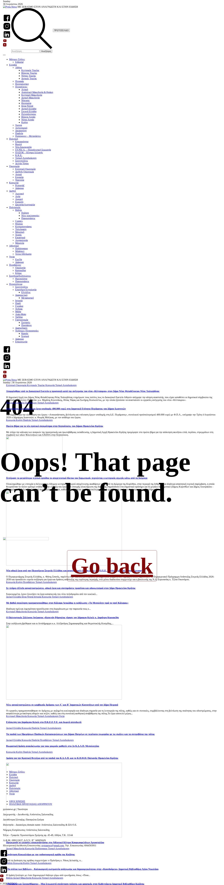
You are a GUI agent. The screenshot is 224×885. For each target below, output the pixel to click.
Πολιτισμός (14, 207)
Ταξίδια (19, 317)
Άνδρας (19, 308)
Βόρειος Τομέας (29, 73)
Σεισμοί (25, 336)
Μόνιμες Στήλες (17, 59)
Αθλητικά (14, 245)
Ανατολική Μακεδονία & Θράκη (37, 92)
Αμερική (19, 193)
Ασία (17, 196)
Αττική (24, 89)
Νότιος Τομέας (28, 75)
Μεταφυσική (27, 298)
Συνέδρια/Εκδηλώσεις (20, 276)
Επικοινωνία (21, 341)
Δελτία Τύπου (22, 163)
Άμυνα (18, 125)
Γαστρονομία (21, 319)
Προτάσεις (26, 325)
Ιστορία (19, 300)
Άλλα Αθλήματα (23, 254)
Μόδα (18, 311)
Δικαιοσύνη (21, 130)
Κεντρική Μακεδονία (31, 95)
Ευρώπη (19, 202)
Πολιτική (13, 139)
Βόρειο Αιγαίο (28, 117)
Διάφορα (19, 188)
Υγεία (12, 256)
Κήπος (18, 273)
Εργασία (19, 177)
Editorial (19, 62)
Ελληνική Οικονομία (25, 169)
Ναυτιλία (19, 180)
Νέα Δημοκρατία (23, 147)
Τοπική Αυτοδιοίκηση (25, 158)
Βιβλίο (18, 210)
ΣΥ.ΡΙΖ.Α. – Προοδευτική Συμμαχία (33, 149)
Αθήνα (18, 67)
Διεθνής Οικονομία (24, 171)
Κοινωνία (13, 182)
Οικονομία (14, 166)
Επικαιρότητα (21, 141)
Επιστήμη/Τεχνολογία (25, 289)
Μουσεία (19, 243)
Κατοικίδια (20, 270)
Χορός (18, 234)
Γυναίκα (19, 306)
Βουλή (18, 144)
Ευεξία (18, 259)
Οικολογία (20, 267)
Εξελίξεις (25, 292)
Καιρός (24, 333)
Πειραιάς (19, 81)
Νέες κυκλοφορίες (30, 215)
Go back (112, 565)
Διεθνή (12, 191)
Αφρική (19, 199)
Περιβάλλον (15, 265)
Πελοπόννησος (28, 114)
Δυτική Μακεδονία (30, 97)
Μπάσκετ (19, 251)
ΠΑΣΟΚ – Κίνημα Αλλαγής (29, 152)
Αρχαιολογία (21, 240)
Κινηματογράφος (23, 226)
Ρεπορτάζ (20, 185)
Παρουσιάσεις (28, 218)
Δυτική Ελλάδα (28, 108)
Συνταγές (25, 322)
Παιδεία (19, 133)
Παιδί (18, 303)
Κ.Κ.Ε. (18, 155)
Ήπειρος (25, 100)
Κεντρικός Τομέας (30, 70)
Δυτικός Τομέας (29, 78)
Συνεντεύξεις (21, 160)
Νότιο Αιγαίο (27, 119)
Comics (19, 221)
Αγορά (18, 174)
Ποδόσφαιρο (21, 248)
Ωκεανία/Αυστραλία (25, 204)
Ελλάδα (13, 65)
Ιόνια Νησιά (27, 106)
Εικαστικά (20, 237)
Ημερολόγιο (21, 278)
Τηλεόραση (20, 229)
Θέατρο (19, 224)
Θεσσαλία (26, 103)
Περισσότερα (15, 284)
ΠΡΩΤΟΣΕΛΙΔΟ (61, 30)
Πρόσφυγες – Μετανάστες (28, 136)
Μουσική (19, 232)
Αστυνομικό (21, 128)
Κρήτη (24, 122)
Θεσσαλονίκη (22, 84)
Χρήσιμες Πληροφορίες (27, 330)
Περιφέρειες (21, 86)
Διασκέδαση (21, 328)
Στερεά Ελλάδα (28, 111)
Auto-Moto (20, 314)
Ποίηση (25, 213)
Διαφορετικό (21, 295)
